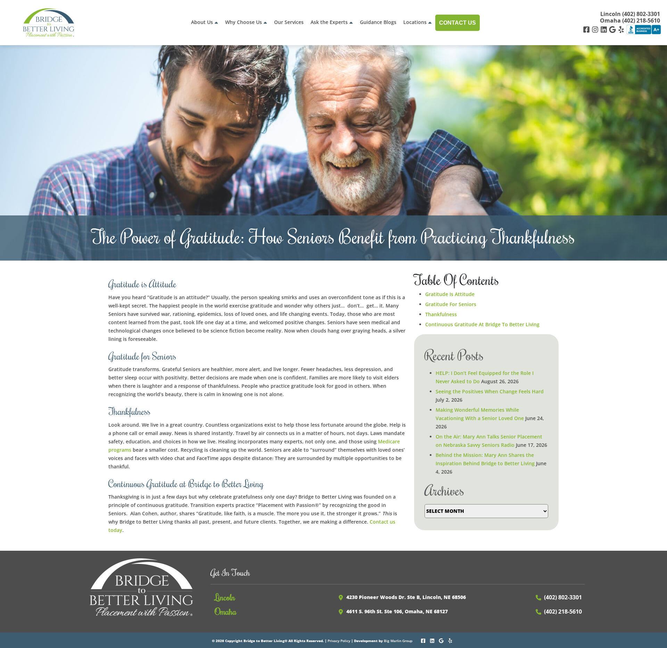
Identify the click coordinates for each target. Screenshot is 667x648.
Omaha (226, 611)
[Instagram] (596, 29)
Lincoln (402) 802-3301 (630, 14)
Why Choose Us (243, 22)
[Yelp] (622, 29)
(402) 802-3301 (563, 597)
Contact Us (457, 23)
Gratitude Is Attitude (450, 294)
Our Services (289, 22)
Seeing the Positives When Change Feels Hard (490, 391)
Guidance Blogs (378, 22)
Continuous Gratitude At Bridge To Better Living (482, 324)
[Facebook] (587, 29)
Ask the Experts (329, 22)
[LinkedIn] (604, 29)
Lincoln (225, 596)
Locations (415, 22)
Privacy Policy (339, 640)
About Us (202, 22)
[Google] (613, 29)
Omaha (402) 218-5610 (630, 20)
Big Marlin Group (398, 640)
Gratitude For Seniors (450, 304)
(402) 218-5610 (563, 611)
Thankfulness (441, 314)
